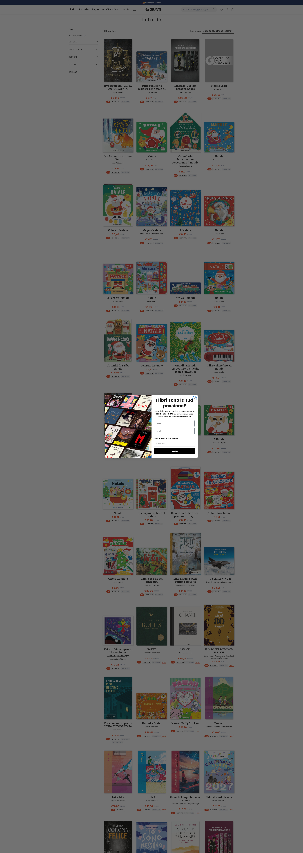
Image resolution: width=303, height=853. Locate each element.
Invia (175, 451)
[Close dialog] (195, 398)
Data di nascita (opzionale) (166, 438)
